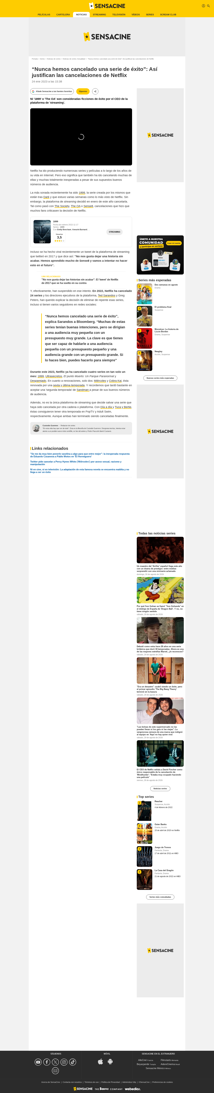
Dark (46, 197)
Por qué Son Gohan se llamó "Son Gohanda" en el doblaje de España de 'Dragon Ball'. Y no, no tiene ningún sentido (160, 609)
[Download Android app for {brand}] (111, 1061)
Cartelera (63, 14)
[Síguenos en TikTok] (73, 1062)
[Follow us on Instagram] (64, 1062)
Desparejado (38, 380)
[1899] (42, 231)
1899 (82, 192)
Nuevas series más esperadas (160, 378)
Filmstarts (166, 1060)
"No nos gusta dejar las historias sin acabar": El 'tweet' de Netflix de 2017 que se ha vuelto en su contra (80, 281)
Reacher (158, 801)
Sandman (83, 389)
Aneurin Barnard (79, 229)
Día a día (106, 407)
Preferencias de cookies (162, 1082)
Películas (44, 14)
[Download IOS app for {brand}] (102, 1061)
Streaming (99, 14)
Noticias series (160, 789)
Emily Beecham (64, 229)
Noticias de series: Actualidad (74, 59)
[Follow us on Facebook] (47, 1062)
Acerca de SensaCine (50, 1082)
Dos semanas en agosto (166, 285)
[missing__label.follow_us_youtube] (39, 1062)
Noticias (81, 14)
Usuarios (59, 234)
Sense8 (88, 206)
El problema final (163, 307)
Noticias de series (54, 59)
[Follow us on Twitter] (56, 1062)
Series (150, 14)
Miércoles (100, 380)
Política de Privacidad (110, 1082)
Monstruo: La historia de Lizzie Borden (166, 330)
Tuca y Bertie (123, 407)
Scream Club (168, 14)
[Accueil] (107, 6)
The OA (75, 206)
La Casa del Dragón (164, 870)
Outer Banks (161, 824)
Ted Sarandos (106, 295)
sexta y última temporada (69, 385)
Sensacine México (155, 1068)
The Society (62, 206)
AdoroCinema (168, 1064)
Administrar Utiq (129, 1082)
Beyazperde (143, 1064)
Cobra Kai (115, 380)
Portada (35, 59)
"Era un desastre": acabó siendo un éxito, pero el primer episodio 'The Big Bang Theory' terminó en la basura (159, 689)
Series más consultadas (160, 897)
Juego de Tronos (163, 847)
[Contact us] (56, 1070)
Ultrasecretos (53, 376)
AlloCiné (142, 1060)
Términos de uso (91, 1082)
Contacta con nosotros (72, 1082)
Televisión (118, 14)
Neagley (158, 351)
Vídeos (136, 14)
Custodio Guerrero (50, 425)
